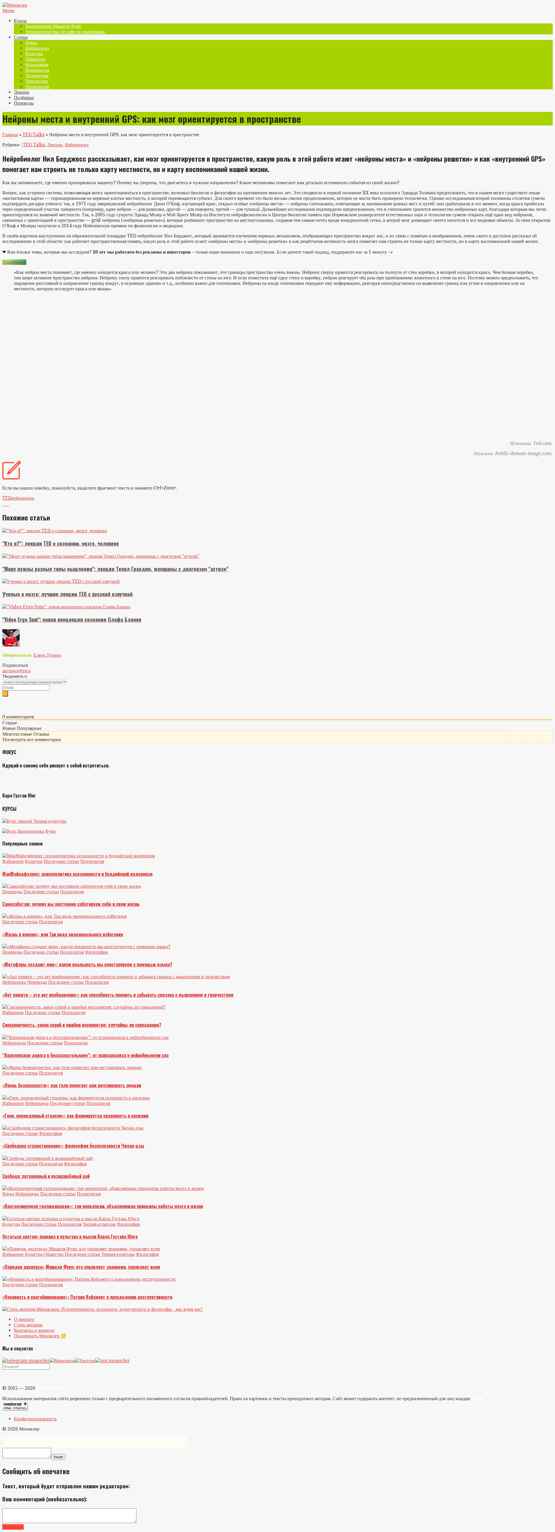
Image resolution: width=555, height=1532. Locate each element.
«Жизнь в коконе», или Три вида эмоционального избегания (62, 934)
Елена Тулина (47, 655)
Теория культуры (99, 1224)
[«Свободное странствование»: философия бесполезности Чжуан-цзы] (72, 1128)
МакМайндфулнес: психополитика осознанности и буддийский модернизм (77, 873)
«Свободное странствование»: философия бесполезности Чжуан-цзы (73, 1145)
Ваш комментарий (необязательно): (44, 1499)
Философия (36, 64)
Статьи (21, 37)
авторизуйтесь (16, 670)
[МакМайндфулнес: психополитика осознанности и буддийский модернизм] (78, 856)
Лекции (21, 92)
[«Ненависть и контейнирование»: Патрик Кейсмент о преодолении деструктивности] (88, 1279)
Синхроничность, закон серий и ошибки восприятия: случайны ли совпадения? (81, 1024)
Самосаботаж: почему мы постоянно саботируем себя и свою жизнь (71, 903)
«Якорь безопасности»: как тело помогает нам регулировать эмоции (71, 1085)
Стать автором (28, 1325)
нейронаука (22, 498)
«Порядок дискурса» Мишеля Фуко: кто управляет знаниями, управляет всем (81, 1266)
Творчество (36, 81)
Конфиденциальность (35, 1419)
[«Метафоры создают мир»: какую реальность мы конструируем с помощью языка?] (86, 946)
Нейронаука (37, 48)
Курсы (20, 20)
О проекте (24, 1319)
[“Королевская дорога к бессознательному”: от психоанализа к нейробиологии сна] (85, 1037)
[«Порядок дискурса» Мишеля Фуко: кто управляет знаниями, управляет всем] (81, 1249)
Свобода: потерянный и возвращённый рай (46, 1176)
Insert (58, 1457)
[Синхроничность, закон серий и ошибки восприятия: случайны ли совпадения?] (83, 1007)
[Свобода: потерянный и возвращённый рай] (47, 1158)
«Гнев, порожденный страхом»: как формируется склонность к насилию (75, 1115)
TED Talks (34, 134)
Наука (31, 42)
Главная (10, 134)
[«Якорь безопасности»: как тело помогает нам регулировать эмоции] (72, 1067)
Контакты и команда (34, 1330)
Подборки (24, 97)
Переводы (24, 103)
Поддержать (14, 262)
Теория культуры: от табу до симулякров (65, 31)
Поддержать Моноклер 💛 (40, 1336)
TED (6, 498)
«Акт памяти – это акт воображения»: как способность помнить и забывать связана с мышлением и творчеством (118, 994)
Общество (35, 59)
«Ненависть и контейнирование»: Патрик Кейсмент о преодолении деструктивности (87, 1296)
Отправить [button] (13, 1527)
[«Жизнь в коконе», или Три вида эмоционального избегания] (64, 916)
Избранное (13, 861)
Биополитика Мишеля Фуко (53, 26)
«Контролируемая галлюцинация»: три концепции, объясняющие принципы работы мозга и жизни (102, 1206)
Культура (34, 53)
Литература (36, 75)
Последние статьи (61, 861)
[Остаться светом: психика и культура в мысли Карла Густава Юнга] (70, 1218)
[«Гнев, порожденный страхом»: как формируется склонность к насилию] (76, 1098)
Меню (8, 10)
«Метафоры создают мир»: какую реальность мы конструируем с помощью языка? (87, 964)
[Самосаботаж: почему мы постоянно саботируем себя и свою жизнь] (71, 886)
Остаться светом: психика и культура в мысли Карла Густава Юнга (70, 1236)
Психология (37, 70)
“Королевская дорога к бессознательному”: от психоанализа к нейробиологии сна (85, 1055)
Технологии (37, 86)
